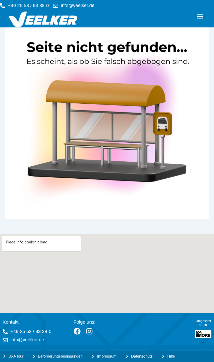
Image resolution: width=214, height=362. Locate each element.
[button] (200, 16)
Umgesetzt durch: (203, 323)
